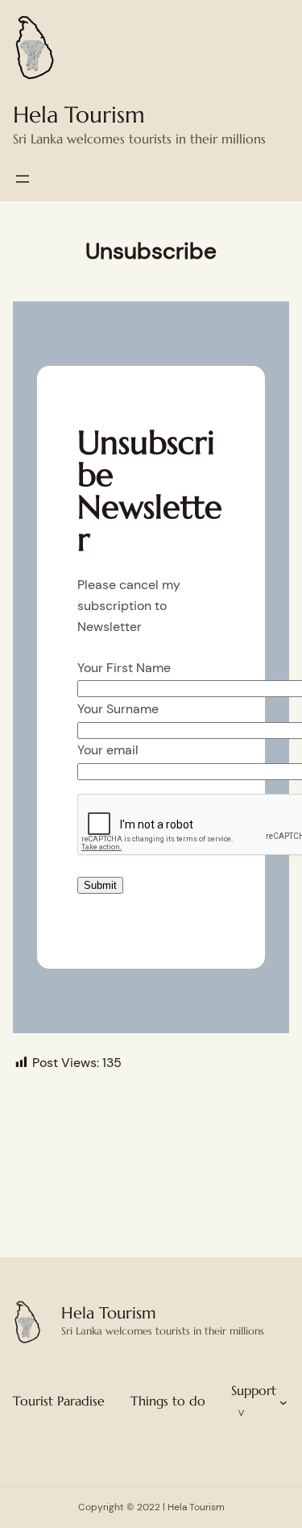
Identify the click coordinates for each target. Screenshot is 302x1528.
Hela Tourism (79, 115)
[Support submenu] (283, 1401)
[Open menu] (22, 179)
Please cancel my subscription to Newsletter (128, 605)
